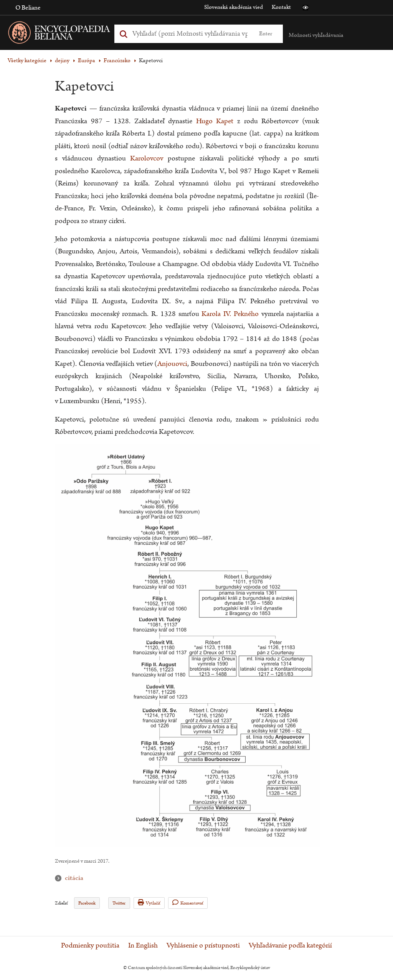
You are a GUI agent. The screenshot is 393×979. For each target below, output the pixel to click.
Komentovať (191, 903)
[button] (305, 7)
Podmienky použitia (90, 946)
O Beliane (28, 7)
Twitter (118, 903)
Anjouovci (172, 364)
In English (143, 946)
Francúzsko (117, 60)
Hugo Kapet (215, 121)
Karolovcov (146, 158)
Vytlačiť (153, 903)
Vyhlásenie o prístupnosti (203, 946)
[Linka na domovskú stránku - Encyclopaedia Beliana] (71, 34)
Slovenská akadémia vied (233, 7)
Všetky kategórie (27, 60)
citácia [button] (60, 878)
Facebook (87, 903)
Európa (86, 60)
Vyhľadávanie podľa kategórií (290, 946)
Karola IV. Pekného (229, 314)
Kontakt (281, 7)
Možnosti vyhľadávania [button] (316, 35)
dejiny (62, 60)
